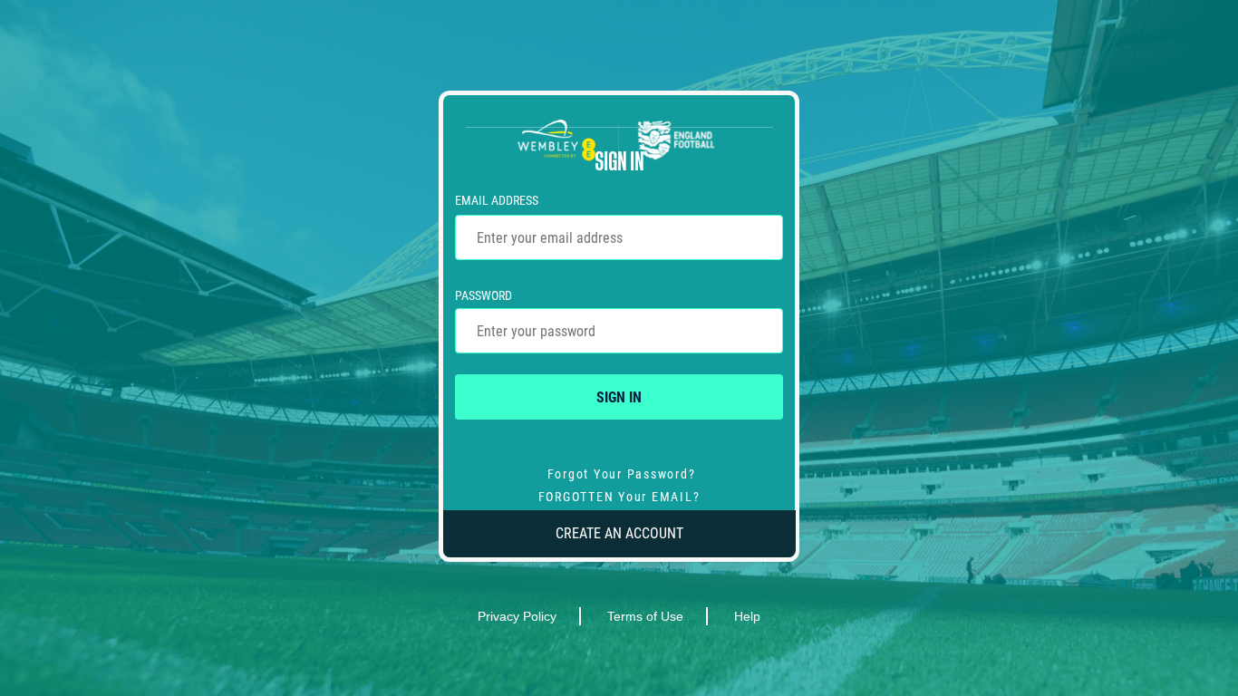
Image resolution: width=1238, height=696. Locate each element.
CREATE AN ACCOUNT (619, 533)
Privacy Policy (517, 616)
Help (747, 616)
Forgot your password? (621, 474)
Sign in (619, 397)
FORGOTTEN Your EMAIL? (619, 496)
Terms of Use (645, 616)
